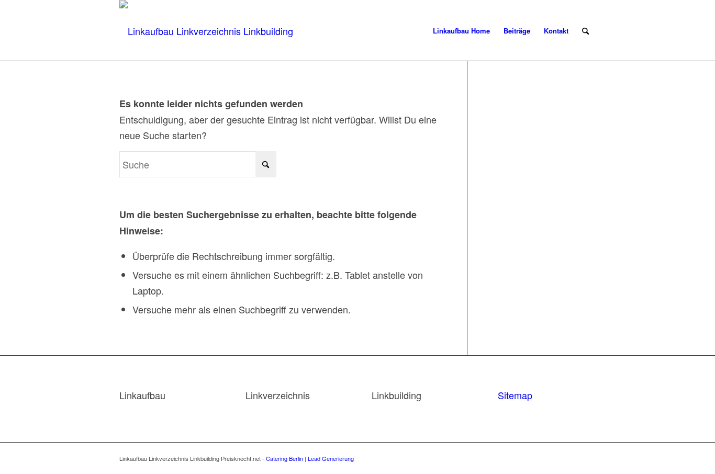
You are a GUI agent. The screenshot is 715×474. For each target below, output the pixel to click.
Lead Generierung (331, 458)
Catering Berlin (284, 458)
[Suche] (585, 31)
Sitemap (515, 395)
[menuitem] (461, 31)
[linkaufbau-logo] (212, 31)
